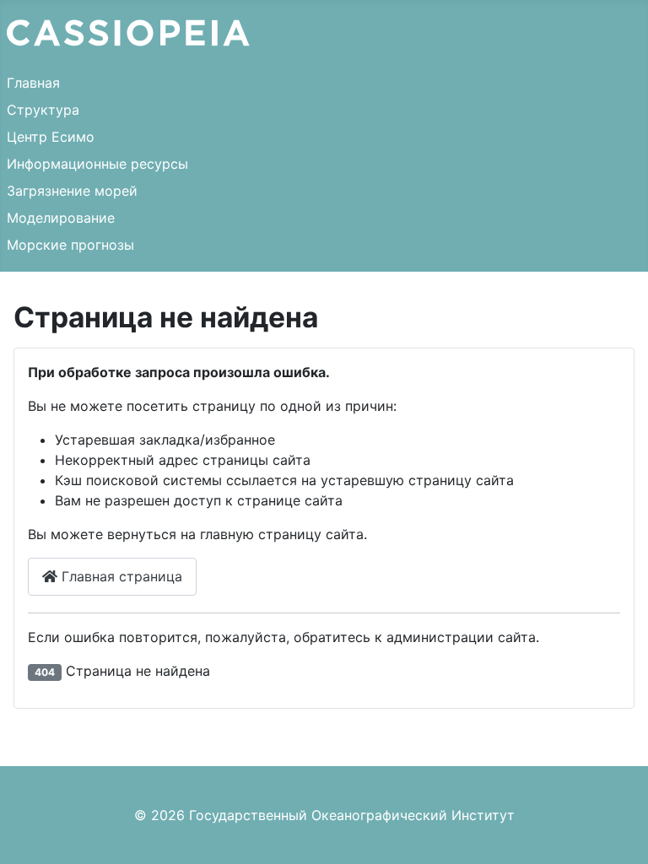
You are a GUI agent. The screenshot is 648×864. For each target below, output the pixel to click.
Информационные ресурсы (97, 163)
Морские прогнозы (70, 244)
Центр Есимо (50, 136)
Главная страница (119, 576)
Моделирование (61, 217)
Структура (43, 109)
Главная (33, 82)
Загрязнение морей (72, 190)
